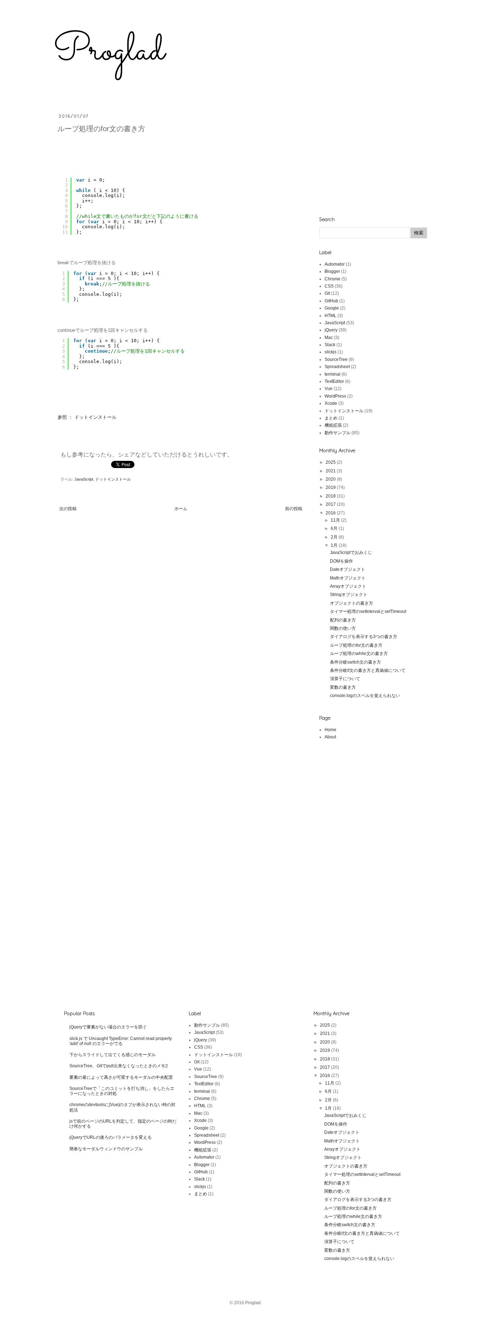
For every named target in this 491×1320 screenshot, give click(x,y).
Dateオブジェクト (347, 569)
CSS (329, 286)
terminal (332, 374)
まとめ (331, 418)
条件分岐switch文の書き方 (355, 662)
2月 (335, 537)
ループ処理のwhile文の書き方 (359, 653)
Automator (335, 264)
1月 (335, 545)
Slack (330, 344)
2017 (331, 504)
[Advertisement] (373, 158)
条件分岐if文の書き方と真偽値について (367, 670)
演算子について (345, 678)
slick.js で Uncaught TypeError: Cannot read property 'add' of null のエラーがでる (120, 1041)
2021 (331, 470)
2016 (331, 512)
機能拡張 (333, 425)
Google (332, 308)
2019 (331, 487)
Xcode (331, 403)
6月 (335, 528)
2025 (331, 462)
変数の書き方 (343, 687)
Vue (328, 388)
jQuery (331, 330)
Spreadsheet (337, 366)
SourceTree (336, 359)
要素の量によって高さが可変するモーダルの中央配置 (121, 1077)
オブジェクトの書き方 (351, 603)
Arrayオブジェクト (348, 586)
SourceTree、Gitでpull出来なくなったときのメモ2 (118, 1065)
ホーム (180, 508)
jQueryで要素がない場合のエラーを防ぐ (108, 1027)
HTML (330, 315)
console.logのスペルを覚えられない (365, 695)
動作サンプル (337, 432)
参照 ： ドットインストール (87, 417)
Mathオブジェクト (348, 578)
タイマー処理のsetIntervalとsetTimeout (368, 611)
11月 (336, 520)
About (330, 736)
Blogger (332, 271)
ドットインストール (113, 479)
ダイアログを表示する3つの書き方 (363, 636)
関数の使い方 (343, 628)
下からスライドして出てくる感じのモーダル (112, 1054)
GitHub (331, 300)
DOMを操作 (341, 561)
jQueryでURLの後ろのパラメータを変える (110, 1137)
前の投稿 (293, 508)
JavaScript (83, 479)
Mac (329, 337)
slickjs (330, 351)
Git (327, 293)
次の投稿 (68, 508)
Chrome (332, 278)
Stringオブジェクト (348, 594)
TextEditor (334, 381)
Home (330, 729)
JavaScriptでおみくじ (351, 552)
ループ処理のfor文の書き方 (356, 645)
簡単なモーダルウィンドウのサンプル (106, 1148)
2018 (331, 496)
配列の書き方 (343, 620)
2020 (331, 479)
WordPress (335, 396)
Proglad (109, 51)
